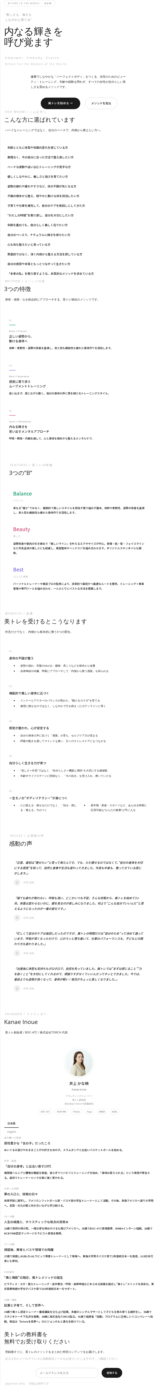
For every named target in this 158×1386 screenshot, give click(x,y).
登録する (112, 1373)
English (11, 1132)
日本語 (11, 1123)
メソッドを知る (101, 103)
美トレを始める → (60, 103)
